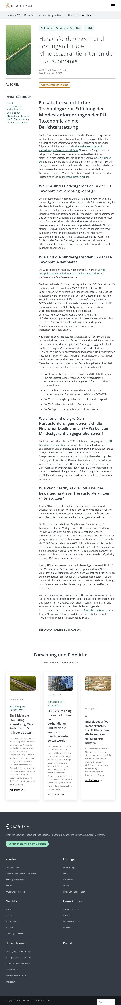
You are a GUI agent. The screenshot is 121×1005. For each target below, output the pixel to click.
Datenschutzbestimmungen (18, 963)
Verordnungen (69, 867)
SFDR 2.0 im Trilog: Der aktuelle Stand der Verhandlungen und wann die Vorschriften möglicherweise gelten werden (60, 725)
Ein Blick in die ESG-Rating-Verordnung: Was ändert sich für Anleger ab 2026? (21, 723)
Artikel (89, 28)
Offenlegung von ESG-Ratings (18, 951)
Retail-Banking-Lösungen (74, 891)
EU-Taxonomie (47, 28)
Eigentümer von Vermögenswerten (21, 873)
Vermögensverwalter (15, 879)
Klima (65, 873)
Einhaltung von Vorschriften (68, 28)
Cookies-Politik (12, 969)
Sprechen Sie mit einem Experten (27, 843)
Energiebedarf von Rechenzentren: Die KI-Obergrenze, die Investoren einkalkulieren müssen (98, 732)
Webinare (10, 927)
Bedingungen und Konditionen (19, 957)
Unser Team (68, 915)
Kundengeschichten (14, 933)
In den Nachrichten (71, 921)
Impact (66, 885)
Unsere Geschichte (71, 909)
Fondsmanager (12, 867)
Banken (9, 885)
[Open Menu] (113, 5)
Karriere (66, 927)
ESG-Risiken (68, 879)
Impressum (11, 981)
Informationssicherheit (16, 975)
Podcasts (10, 915)
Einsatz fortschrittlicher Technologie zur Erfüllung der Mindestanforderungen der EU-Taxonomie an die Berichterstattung (18, 112)
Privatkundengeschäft (15, 891)
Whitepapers (11, 921)
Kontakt (68, 943)
